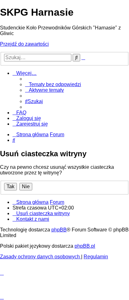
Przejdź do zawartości (24, 44)
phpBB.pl (85, 246)
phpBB (59, 229)
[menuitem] (53, 84)
